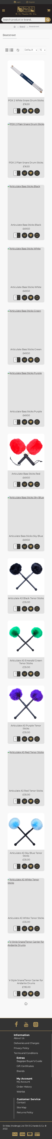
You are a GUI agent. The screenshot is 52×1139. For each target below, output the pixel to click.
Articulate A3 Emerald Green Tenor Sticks (26, 662)
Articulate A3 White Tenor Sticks (26, 918)
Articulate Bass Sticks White (26, 287)
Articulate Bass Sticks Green (25, 349)
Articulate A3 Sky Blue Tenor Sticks (26, 854)
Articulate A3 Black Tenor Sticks (26, 598)
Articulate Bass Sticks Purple (26, 411)
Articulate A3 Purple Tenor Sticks (26, 727)
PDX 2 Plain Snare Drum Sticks (26, 162)
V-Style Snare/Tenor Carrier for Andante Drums (26, 982)
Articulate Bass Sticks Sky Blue (26, 536)
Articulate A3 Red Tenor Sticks (26, 790)
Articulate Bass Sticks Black (26, 225)
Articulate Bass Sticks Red (26, 474)
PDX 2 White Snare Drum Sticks (26, 100)
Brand (22, 26)
